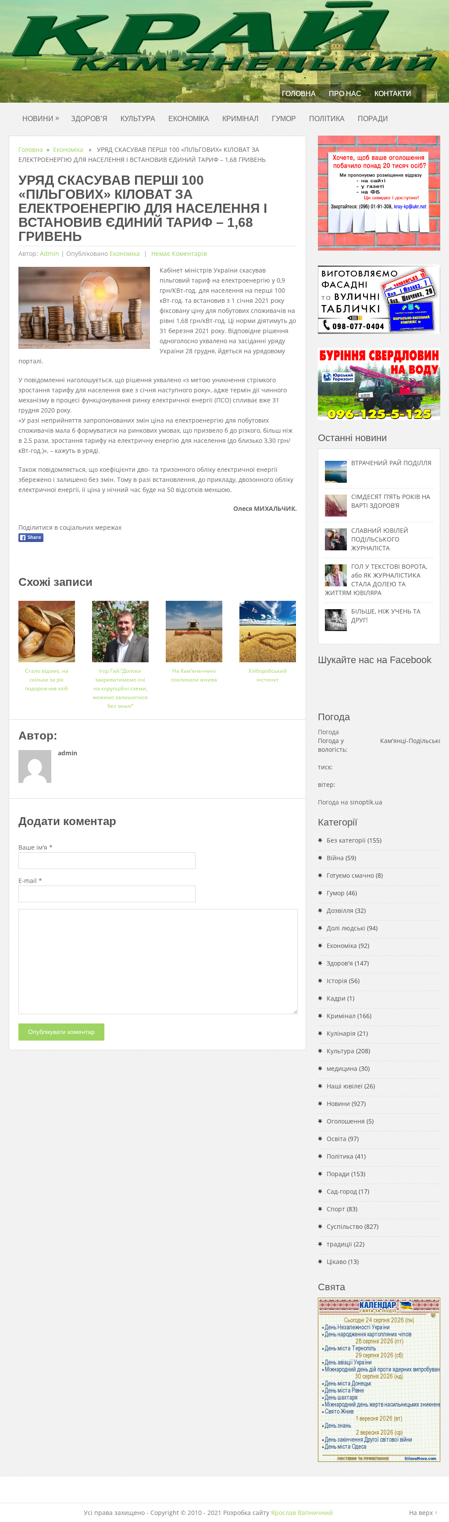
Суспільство (345, 1226)
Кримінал (240, 118)
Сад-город (342, 1191)
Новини (40, 118)
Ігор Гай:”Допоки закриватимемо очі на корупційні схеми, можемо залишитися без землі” (120, 688)
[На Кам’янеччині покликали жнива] (194, 628)
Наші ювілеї (345, 1086)
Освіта (336, 1138)
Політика (327, 118)
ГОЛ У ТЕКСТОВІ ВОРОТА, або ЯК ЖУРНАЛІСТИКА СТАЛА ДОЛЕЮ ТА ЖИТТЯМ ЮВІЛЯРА (376, 579)
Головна (299, 93)
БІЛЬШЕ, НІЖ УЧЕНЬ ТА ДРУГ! (385, 615)
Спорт (336, 1209)
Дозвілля (340, 910)
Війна (335, 858)
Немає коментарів (178, 253)
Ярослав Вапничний (302, 1512)
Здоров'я (340, 963)
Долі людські (346, 928)
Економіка (188, 118)
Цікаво (336, 1261)
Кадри (336, 998)
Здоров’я (89, 118)
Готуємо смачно (350, 875)
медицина (342, 1068)
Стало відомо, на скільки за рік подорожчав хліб (46, 679)
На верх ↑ (423, 1512)
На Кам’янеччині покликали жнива (194, 675)
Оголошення (346, 1121)
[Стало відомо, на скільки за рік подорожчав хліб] (46, 628)
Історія (337, 980)
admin (49, 253)
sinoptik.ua (366, 802)
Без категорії (346, 840)
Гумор (284, 118)
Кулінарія (341, 1033)
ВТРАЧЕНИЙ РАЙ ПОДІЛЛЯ (391, 463)
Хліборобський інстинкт (268, 675)
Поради (373, 118)
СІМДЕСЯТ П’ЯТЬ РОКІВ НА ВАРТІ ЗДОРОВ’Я (390, 501)
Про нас (345, 93)
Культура (138, 118)
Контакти (392, 93)
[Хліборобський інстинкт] (267, 628)
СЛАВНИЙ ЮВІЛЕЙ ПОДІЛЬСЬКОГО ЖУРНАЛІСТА (379, 539)
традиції (339, 1244)
